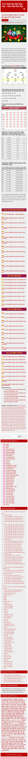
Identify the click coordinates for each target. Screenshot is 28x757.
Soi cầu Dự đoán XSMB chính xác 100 (11, 425)
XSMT (7, 447)
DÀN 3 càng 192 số (19, 408)
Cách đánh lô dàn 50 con (12, 718)
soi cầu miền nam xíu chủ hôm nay (12, 591)
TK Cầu (5, 627)
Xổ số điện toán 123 (11, 467)
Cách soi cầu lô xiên (9, 408)
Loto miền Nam (9, 494)
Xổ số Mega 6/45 (10, 457)
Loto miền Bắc (9, 493)
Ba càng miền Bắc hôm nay (10, 407)
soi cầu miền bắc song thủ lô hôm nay (13, 550)
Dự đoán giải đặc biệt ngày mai (9, 413)
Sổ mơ (7, 504)
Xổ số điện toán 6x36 (11, 465)
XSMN (7, 446)
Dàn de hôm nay (14, 727)
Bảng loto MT (7, 655)
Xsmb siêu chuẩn (7, 515)
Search (19, 436)
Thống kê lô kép (10, 481)
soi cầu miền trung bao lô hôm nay (12, 555)
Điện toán (5, 621)
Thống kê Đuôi (9, 485)
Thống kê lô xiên (10, 480)
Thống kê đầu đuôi (10, 476)
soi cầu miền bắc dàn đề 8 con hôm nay (14, 531)
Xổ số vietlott (9, 455)
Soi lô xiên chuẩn (9, 427)
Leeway (20, 754)
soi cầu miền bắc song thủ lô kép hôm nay (14, 552)
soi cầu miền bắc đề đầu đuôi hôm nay (13, 542)
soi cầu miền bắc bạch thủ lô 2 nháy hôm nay (14, 677)
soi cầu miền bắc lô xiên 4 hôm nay (12, 547)
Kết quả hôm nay (10, 449)
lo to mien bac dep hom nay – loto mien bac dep (12, 5)
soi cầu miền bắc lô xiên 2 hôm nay (12, 544)
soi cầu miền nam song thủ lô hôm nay (13, 590)
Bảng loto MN (7, 656)
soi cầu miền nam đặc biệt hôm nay (13, 578)
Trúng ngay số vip (8, 594)
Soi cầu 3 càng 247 (12, 422)
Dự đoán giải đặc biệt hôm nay (18, 411)
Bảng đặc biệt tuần (13, 717)
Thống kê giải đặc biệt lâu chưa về (17, 428)
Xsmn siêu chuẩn (7, 573)
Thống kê (8, 463)
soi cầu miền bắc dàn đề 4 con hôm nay (14, 528)
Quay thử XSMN (10, 499)
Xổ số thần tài (9, 468)
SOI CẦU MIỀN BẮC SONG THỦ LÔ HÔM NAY (13, 233)
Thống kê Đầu (9, 483)
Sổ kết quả (6, 603)
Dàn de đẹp (10, 730)
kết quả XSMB (14, 66)
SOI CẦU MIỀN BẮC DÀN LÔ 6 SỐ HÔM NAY (14, 282)
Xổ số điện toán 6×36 (9, 625)
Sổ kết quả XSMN (10, 452)
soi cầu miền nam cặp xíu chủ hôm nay (13, 577)
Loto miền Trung (10, 496)
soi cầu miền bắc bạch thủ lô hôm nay (13, 519)
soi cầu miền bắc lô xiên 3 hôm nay (12, 546)
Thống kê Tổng (10, 488)
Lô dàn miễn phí (9, 741)
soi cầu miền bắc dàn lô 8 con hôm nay (13, 541)
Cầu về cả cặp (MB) (10, 473)
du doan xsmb (7, 411)
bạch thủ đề (12, 713)
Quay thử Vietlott (10, 503)
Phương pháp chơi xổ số (9, 593)
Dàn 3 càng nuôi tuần (12, 723)
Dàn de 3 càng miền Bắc (15, 723)
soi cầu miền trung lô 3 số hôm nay (12, 562)
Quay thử (5, 660)
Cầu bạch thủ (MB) (10, 470)
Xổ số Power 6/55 (10, 459)
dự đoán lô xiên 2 (19, 414)
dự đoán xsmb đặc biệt (16, 419)
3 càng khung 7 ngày (9, 699)
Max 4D (8, 462)
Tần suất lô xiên (17, 427)
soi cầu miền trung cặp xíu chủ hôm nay (14, 557)
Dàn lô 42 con (20, 730)
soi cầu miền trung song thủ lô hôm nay (14, 570)
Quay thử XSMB (10, 498)
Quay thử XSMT (10, 501)
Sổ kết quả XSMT (10, 454)
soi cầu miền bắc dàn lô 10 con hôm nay (14, 534)
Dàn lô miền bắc (7, 732)
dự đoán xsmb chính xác (17, 417)
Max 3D (8, 460)
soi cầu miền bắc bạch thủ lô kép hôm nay (14, 524)
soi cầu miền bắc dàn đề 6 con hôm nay (14, 529)
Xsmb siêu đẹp (7, 539)
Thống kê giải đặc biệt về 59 (8, 430)
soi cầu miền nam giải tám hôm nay (13, 580)
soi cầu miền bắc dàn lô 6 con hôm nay (13, 537)
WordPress (13, 754)
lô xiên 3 (17, 421)
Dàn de (8, 723)
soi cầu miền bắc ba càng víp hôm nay (13, 516)
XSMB (7, 444)
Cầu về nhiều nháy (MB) (12, 475)
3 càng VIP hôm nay (13, 703)
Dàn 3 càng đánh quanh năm (9, 410)
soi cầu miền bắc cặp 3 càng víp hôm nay (14, 526)
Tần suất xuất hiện (10, 490)
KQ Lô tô (5, 653)
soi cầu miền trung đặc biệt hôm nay (13, 559)
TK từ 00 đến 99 (10, 491)
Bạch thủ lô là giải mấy (13, 708)
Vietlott (5, 609)
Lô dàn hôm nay (11, 740)
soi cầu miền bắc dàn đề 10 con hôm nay (14, 533)
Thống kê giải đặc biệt (16, 746)
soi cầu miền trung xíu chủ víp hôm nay (13, 572)
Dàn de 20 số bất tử (13, 725)
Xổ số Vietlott (7, 617)
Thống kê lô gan (10, 478)
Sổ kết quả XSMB (10, 450)
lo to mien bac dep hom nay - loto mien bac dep (13, 22)
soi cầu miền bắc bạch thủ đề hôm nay (13, 518)
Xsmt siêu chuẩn (7, 554)
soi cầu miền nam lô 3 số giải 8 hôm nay (14, 581)
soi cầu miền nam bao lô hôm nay (12, 575)
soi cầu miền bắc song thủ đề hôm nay (13, 549)
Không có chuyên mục (9, 421)
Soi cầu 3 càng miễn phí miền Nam (17, 424)
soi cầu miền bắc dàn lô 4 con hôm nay (13, 536)
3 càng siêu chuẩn (11, 703)
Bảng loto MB (7, 658)
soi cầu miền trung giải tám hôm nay (13, 560)
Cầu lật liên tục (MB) (11, 472)
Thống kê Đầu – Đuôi (11, 486)
